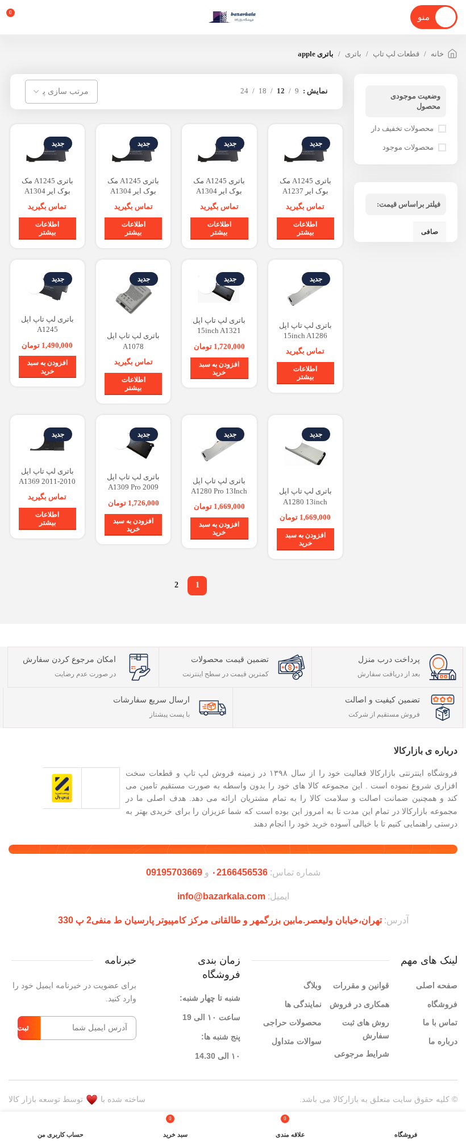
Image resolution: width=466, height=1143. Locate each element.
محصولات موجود (408, 147)
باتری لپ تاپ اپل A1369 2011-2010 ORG (47, 481)
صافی (429, 232)
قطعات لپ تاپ (396, 54)
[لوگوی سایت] (232, 17)
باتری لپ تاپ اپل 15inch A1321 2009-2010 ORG (219, 330)
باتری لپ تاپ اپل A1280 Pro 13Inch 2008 (219, 490)
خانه (437, 54)
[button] (219, 368)
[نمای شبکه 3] (207, 91)
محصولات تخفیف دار (402, 128)
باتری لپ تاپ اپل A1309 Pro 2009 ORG (133, 486)
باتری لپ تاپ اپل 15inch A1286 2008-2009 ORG (305, 335)
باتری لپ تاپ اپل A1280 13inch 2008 (305, 501)
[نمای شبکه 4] (190, 91)
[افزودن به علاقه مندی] (292, 148)
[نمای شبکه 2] (224, 91)
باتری (353, 54)
